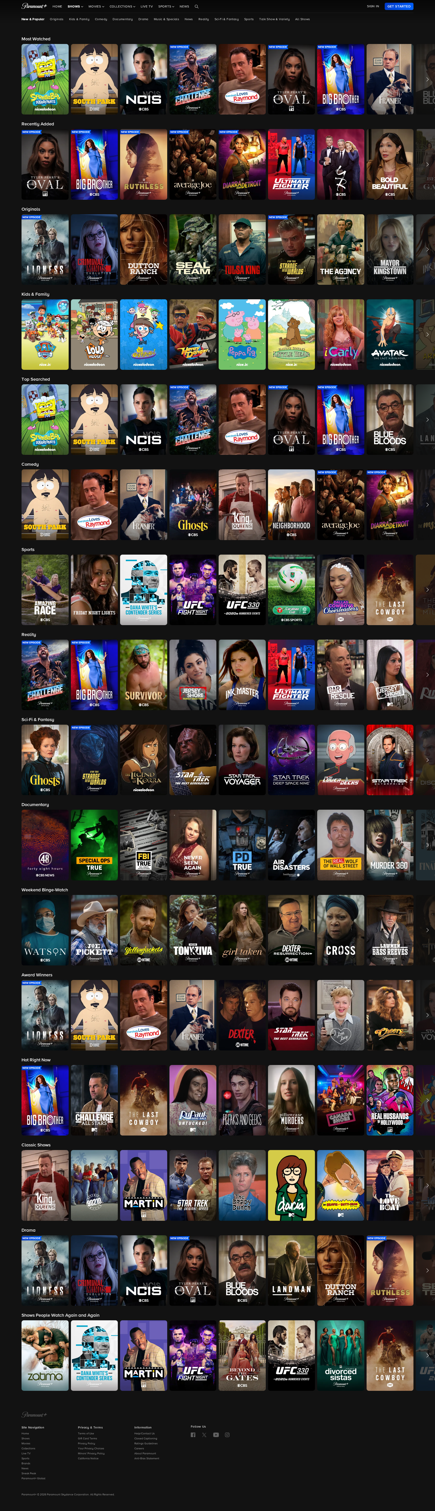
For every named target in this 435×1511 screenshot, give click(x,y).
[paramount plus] (34, 6)
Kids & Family (79, 19)
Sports (249, 19)
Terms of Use (86, 1433)
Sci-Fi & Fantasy (227, 19)
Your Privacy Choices (91, 1448)
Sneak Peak (29, 1473)
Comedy (101, 19)
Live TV (147, 6)
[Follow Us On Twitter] (204, 1434)
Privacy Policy (86, 1443)
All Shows (302, 19)
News (184, 6)
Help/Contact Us (144, 1433)
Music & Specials (166, 19)
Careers (139, 1448)
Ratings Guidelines (146, 1443)
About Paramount (145, 1453)
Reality (203, 19)
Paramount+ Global (33, 1478)
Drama (143, 19)
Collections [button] (121, 6)
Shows (26, 1438)
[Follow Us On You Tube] (216, 1435)
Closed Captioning (145, 1438)
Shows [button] (74, 6)
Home (57, 6)
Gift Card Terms (87, 1438)
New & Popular (33, 19)
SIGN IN (373, 6)
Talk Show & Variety (274, 19)
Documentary (123, 19)
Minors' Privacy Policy (91, 1453)
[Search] (197, 7)
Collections (28, 1448)
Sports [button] (165, 6)
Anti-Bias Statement (146, 1458)
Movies (26, 1443)
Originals (57, 19)
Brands (26, 1463)
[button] (45, 79)
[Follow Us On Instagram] (227, 1435)
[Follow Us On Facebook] (193, 1435)
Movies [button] (95, 6)
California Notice (88, 1458)
